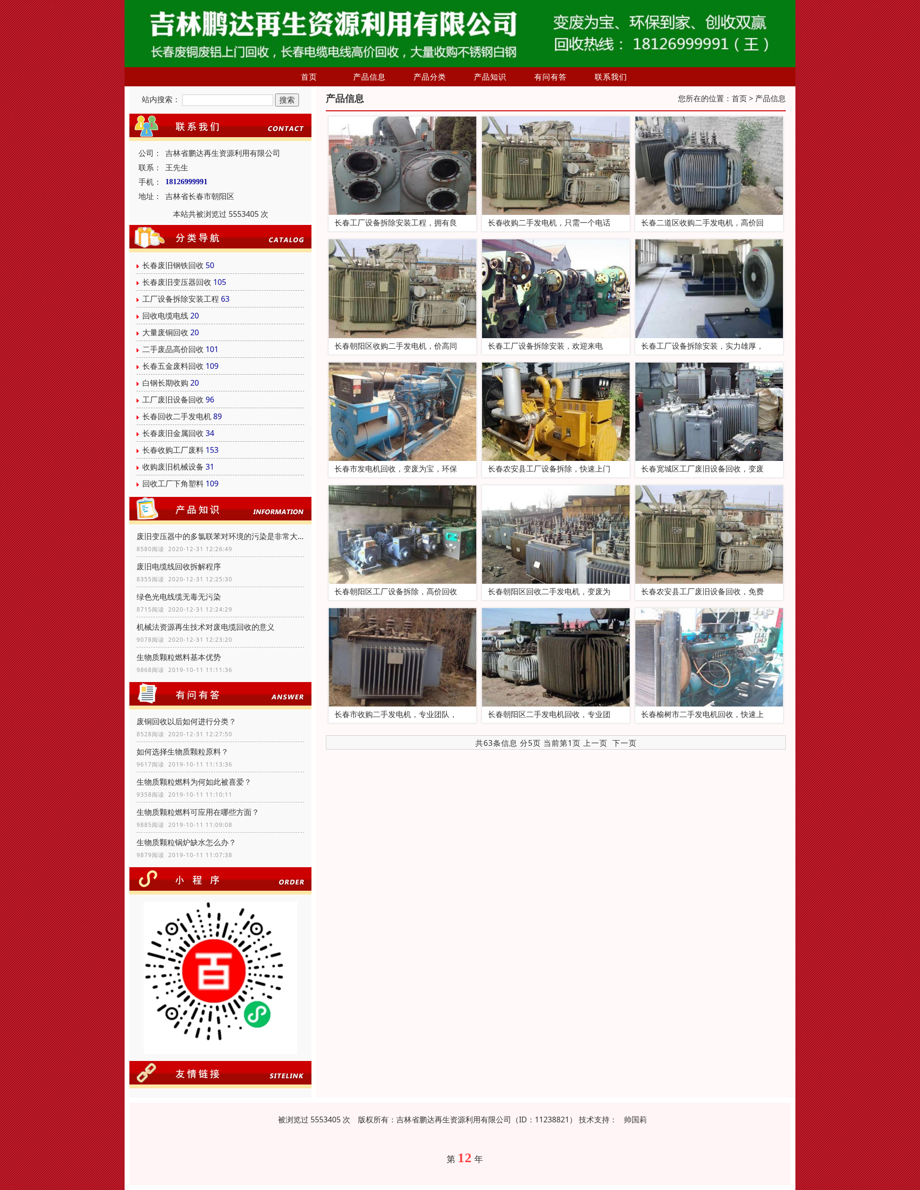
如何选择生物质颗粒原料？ (183, 751)
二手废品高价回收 (173, 349)
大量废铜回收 (165, 332)
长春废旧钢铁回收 (173, 265)
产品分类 (430, 76)
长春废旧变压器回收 (176, 282)
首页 (309, 76)
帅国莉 (635, 1119)
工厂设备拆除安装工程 (180, 299)
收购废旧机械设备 (173, 466)
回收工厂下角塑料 (173, 483)
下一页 (624, 743)
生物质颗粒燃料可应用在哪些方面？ (198, 812)
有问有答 (550, 76)
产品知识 (490, 76)
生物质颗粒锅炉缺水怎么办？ (186, 842)
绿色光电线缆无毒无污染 (179, 596)
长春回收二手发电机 (176, 416)
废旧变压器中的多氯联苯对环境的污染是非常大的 (220, 536)
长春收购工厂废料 (173, 450)
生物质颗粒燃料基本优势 (179, 657)
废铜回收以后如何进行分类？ (186, 721)
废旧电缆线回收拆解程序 (179, 566)
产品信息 (369, 76)
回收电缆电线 (165, 315)
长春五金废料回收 (173, 366)
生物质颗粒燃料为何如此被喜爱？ (194, 782)
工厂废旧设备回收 (173, 399)
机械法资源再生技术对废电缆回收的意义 (206, 627)
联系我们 (611, 76)
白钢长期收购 (165, 382)
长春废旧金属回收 (173, 433)
